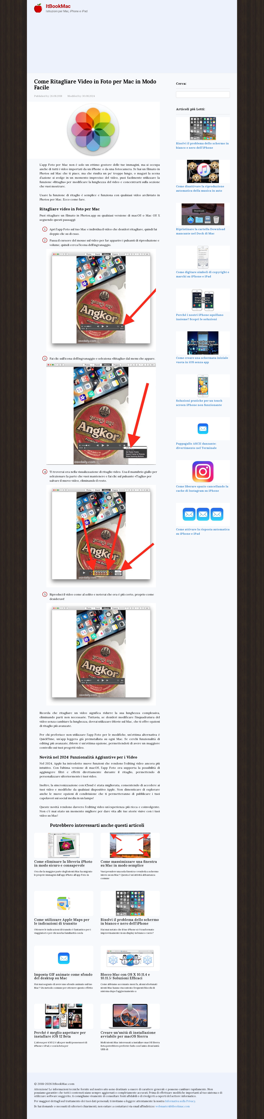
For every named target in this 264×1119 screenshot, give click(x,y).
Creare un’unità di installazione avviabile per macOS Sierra (128, 1034)
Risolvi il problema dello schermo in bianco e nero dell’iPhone (130, 921)
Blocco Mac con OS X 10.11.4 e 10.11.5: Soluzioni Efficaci (125, 976)
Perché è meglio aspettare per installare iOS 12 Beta (60, 1034)
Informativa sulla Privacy (180, 1101)
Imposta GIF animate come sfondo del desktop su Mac (63, 976)
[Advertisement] (132, 46)
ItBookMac (58, 6)
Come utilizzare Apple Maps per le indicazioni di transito (61, 921)
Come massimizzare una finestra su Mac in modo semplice (129, 863)
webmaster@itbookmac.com (173, 1106)
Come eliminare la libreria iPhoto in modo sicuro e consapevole (63, 863)
